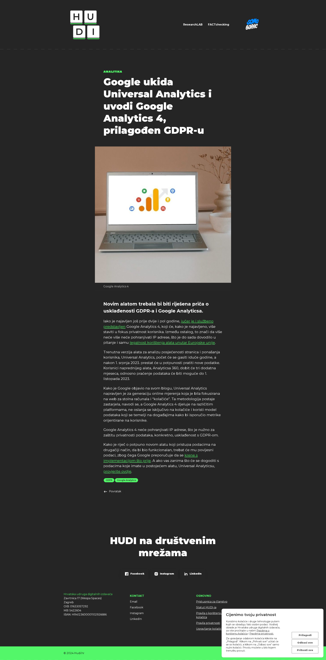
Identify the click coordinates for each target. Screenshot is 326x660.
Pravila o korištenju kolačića (209, 615)
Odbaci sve (305, 642)
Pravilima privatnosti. (261, 633)
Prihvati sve (305, 650)
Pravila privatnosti (208, 623)
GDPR (109, 480)
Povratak (112, 491)
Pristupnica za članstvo (211, 601)
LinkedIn (136, 619)
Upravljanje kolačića (209, 628)
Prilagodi (305, 635)
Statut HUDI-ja (206, 607)
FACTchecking (218, 24)
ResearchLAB (193, 24)
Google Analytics (126, 480)
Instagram (137, 613)
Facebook (136, 607)
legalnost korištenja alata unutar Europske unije (172, 342)
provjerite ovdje (117, 471)
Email (133, 601)
